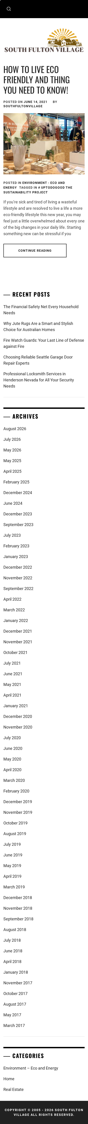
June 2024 (12, 503)
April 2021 (12, 695)
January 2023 (15, 556)
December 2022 (17, 567)
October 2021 (15, 652)
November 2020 (17, 727)
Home (8, 1078)
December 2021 (17, 631)
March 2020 (14, 780)
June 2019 (12, 855)
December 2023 (17, 514)
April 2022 (12, 599)
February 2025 (16, 482)
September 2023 (18, 524)
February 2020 (16, 791)
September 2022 (18, 588)
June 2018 (12, 950)
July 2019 (12, 844)
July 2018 (12, 940)
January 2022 (15, 620)
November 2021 (17, 641)
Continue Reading (35, 250)
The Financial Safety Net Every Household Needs (41, 309)
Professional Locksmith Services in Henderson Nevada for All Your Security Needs (38, 379)
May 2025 (12, 460)
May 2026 (12, 450)
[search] (8, 9)
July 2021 (12, 663)
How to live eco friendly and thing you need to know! (36, 79)
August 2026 (14, 428)
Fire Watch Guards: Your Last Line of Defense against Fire (43, 343)
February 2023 (16, 546)
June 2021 (12, 673)
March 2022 (14, 609)
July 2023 (12, 535)
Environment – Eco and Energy (30, 1068)
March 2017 (14, 1025)
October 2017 (15, 993)
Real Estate (13, 1089)
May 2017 (12, 1014)
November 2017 (17, 982)
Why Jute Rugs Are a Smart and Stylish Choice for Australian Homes (38, 326)
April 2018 (12, 961)
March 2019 (14, 887)
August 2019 (14, 833)
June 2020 (12, 748)
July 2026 (12, 439)
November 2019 (17, 812)
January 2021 (15, 705)
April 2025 (12, 471)
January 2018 (15, 972)
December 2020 (17, 716)
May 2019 (12, 865)
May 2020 (12, 759)
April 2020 (12, 769)
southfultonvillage (23, 106)
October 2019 (15, 823)
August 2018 (14, 929)
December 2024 (17, 492)
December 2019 (17, 801)
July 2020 (12, 737)
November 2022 (17, 577)
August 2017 (14, 1004)
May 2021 (12, 684)
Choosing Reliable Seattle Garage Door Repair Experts (38, 360)
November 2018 (17, 908)
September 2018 (18, 919)
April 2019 (12, 876)
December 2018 (17, 897)
